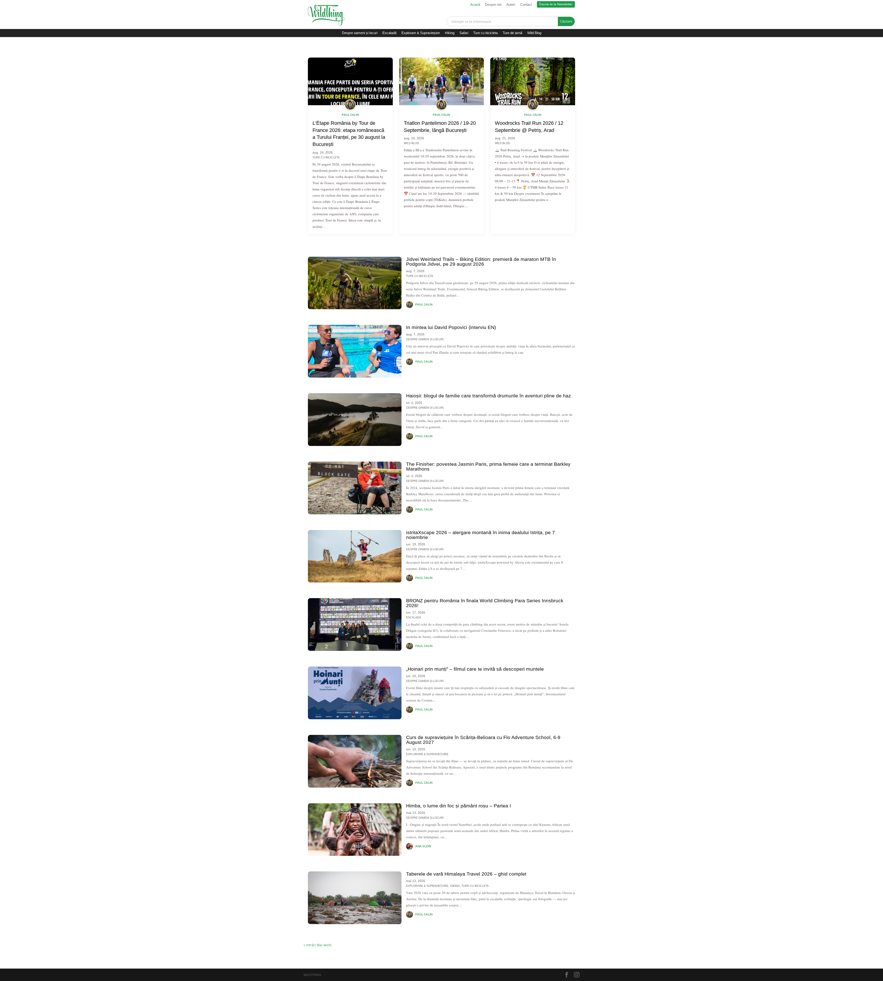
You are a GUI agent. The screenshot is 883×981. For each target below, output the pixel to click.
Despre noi (493, 4)
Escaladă (389, 33)
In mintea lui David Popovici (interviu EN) (451, 327)
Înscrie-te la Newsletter (556, 4)
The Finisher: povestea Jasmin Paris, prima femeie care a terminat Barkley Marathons (488, 466)
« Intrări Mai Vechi (318, 945)
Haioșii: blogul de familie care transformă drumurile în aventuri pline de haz (488, 395)
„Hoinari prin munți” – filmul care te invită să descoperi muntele (475, 669)
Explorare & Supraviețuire (420, 33)
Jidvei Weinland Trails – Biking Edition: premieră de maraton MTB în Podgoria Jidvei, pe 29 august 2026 (481, 261)
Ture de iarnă (512, 33)
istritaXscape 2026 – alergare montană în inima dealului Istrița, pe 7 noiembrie (480, 535)
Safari (463, 33)
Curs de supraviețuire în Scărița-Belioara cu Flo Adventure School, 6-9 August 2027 (483, 740)
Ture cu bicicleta (485, 33)
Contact (526, 4)
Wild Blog (534, 33)
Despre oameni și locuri (359, 33)
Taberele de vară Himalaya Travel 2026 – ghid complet (466, 873)
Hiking (449, 33)
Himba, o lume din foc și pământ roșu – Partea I (458, 805)
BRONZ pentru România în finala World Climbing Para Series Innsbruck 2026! (484, 603)
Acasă (475, 4)
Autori (510, 4)
